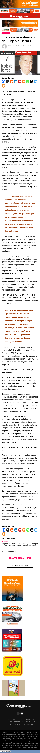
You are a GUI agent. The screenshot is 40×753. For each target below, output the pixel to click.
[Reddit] (11, 81)
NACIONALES (17, 719)
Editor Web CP (14, 47)
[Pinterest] (19, 81)
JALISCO (7, 719)
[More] (3, 86)
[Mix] (23, 81)
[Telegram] (35, 81)
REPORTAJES (18, 722)
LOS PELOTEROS (14, 724)
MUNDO (9, 722)
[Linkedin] (15, 81)
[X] (7, 81)
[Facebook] (3, 81)
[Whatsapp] (27, 81)
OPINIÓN (27, 719)
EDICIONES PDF (28, 724)
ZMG (33, 719)
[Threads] (31, 81)
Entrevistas (30, 722)
